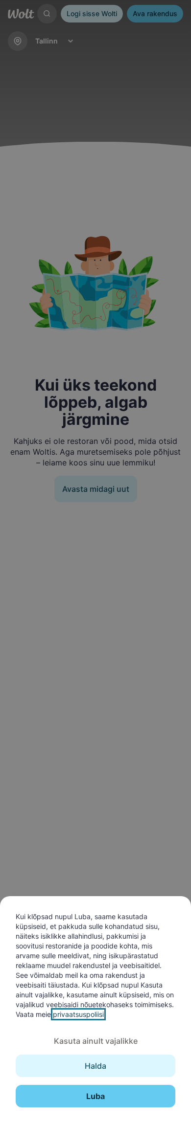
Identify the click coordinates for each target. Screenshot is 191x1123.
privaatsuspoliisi (78, 1014)
